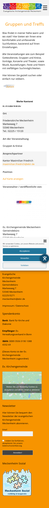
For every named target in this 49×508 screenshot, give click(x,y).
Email (4, 429)
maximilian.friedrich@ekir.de (18, 164)
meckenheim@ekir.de (13, 298)
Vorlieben (24, 265)
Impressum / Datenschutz (15, 305)
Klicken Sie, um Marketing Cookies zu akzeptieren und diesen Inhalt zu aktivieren (22, 388)
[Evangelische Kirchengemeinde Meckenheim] (22, 11)
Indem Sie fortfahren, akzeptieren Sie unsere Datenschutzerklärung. (13, 443)
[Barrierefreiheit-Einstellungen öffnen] (44, 258)
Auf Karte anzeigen (13, 178)
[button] (45, 241)
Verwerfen (24, 258)
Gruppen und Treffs (24, 24)
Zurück (10, 86)
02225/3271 (8, 295)
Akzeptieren (24, 251)
